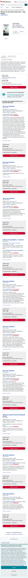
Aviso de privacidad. (20, 565)
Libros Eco (8, 424)
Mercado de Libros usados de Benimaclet (14, 250)
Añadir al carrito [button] (14, 87)
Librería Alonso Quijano (11, 462)
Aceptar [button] (14, 567)
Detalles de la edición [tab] (7, 59)
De (15, 32)
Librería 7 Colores (9, 170)
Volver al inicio (14, 539)
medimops (8, 206)
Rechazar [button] (14, 571)
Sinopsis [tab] (4, 56)
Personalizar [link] (14, 574)
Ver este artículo (5, 78)
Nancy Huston (12, 94)
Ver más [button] (22, 71)
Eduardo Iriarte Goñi (19, 94)
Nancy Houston (10, 95)
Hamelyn (8, 114)
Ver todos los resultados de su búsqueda (14, 534)
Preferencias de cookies (16, 561)
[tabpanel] (13, 66)
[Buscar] (26, 5)
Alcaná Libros (9, 289)
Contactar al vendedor (7, 140)
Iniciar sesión (21, 1)
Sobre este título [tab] (11, 56)
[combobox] (16, 5)
